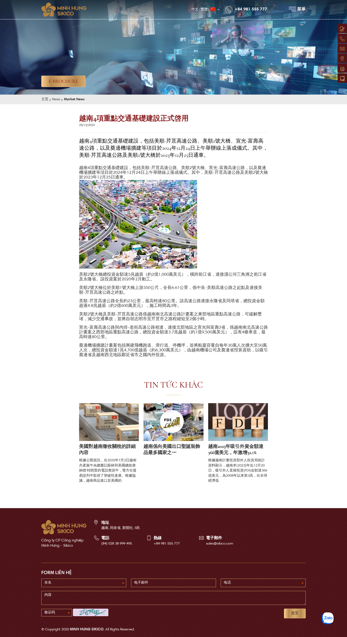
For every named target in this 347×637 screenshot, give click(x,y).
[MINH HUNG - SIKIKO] (66, 9)
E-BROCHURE (63, 81)
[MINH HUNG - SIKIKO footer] (63, 527)
